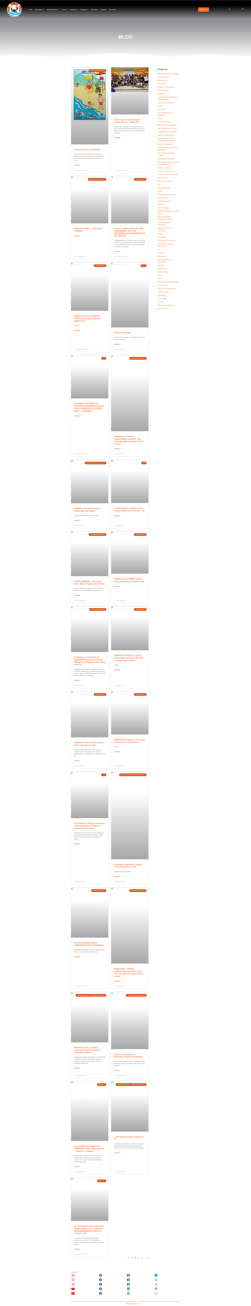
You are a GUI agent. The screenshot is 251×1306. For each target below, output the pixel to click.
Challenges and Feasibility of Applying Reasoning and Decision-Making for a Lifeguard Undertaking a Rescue (89, 661)
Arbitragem (162, 84)
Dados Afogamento (52, 9)
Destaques (73, 9)
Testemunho (162, 299)
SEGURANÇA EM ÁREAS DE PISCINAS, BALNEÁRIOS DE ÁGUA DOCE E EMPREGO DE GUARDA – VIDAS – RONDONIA (89, 407)
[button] (243, 9)
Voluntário (103, 9)
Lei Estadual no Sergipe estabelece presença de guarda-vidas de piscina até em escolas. (89, 826)
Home (30, 9)
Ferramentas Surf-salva (166, 159)
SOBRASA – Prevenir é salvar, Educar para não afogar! (87, 509)
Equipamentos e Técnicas (167, 132)
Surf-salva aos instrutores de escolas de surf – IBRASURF (127, 121)
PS (159, 250)
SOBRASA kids (163, 292)
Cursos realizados (164, 122)
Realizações (162, 256)
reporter (161, 265)
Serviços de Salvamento (167, 289)
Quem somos (38, 9)
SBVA (160, 279)
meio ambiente (163, 198)
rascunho (161, 253)
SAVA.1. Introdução (122, 332)
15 (138, 1258)
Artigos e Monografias (166, 87)
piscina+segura (163, 208)
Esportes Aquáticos (165, 144)
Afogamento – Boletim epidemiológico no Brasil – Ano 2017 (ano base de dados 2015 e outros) (128, 972)
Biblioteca (161, 94)
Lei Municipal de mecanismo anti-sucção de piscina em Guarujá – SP (129, 509)
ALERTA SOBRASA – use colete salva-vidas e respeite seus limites (89, 582)
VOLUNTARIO (163, 309)
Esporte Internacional (166, 135)
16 (141, 1258)
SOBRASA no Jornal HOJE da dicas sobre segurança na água (89, 743)
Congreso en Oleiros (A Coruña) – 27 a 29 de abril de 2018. (128, 865)
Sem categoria (163, 285)
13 (132, 1258)
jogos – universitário (165, 181)
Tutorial (160, 302)
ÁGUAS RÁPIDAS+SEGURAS (168, 74)
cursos (160, 118)
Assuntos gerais (164, 90)
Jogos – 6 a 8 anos (165, 168)
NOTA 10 (161, 204)
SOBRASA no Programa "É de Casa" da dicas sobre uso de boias (129, 741)
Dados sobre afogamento (167, 125)
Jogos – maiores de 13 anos (168, 174)
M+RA (160, 191)
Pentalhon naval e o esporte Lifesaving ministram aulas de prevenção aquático (87, 1050)
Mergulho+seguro (164, 201)
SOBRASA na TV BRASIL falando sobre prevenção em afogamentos (129, 580)
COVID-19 (161, 109)
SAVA (160, 275)
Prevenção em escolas (166, 240)
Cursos (64, 9)
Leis (159, 184)
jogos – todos (163, 178)
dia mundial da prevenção (167, 128)
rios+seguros (162, 269)
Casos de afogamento (166, 103)
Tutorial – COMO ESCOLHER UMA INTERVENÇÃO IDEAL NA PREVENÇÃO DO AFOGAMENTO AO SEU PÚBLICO (129, 232)
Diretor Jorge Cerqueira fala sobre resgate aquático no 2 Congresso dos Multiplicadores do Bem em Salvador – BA (89, 1229)
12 (129, 1258)
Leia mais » (77, 165)
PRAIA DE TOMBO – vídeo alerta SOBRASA (88, 229)
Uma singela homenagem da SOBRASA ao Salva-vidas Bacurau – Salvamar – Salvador (89, 1148)
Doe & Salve (94, 9)
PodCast (161, 234)
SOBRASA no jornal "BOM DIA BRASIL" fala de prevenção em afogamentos (87, 318)
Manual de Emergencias (166, 194)
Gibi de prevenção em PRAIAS (87, 149)
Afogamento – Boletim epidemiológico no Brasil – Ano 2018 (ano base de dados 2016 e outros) (128, 440)
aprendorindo (163, 80)
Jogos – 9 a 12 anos (165, 171)
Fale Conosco (112, 9)
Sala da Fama (163, 272)
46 (147, 1258)
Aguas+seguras (163, 77)
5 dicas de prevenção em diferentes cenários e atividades (128, 1055)
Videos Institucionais (165, 305)
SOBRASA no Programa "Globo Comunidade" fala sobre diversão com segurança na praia (128, 658)
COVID (160, 106)
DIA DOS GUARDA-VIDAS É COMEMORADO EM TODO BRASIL (89, 944)
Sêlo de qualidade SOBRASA (168, 282)
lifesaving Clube (164, 188)
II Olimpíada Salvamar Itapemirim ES (129, 1138)
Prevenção (84, 9)
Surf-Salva (162, 295)
